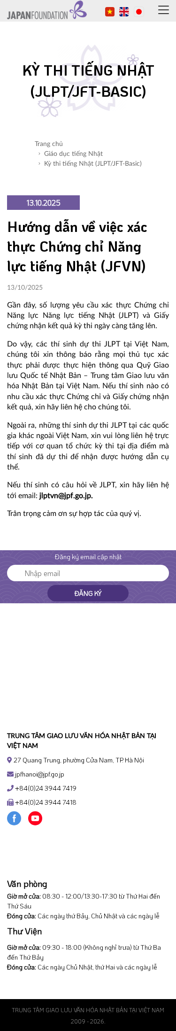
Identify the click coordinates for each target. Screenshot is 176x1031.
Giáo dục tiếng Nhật (73, 154)
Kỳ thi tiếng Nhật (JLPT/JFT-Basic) (93, 164)
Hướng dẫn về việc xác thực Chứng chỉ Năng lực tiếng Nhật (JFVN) (77, 246)
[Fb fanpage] (14, 817)
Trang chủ (49, 144)
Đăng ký (88, 593)
